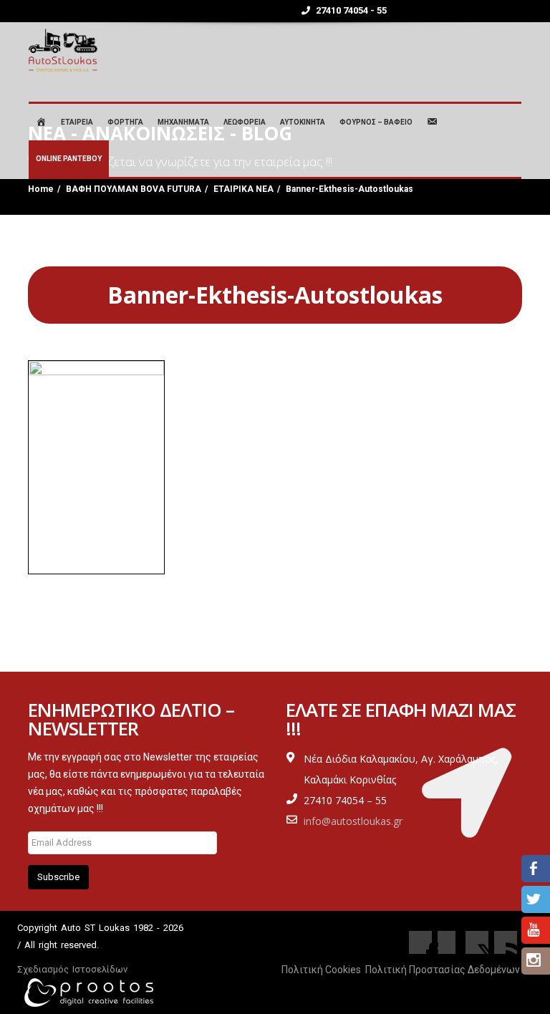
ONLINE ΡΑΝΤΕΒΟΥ (69, 159)
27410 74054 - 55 (350, 10)
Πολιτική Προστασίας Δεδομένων (442, 969)
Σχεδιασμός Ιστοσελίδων (72, 969)
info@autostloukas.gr (353, 821)
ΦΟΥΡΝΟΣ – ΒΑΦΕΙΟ (375, 122)
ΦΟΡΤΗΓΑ (125, 122)
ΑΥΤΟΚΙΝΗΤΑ (302, 122)
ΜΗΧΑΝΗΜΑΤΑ (183, 122)
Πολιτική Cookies (321, 969)
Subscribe (58, 876)
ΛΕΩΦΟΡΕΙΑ (244, 122)
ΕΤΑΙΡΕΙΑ (77, 122)
